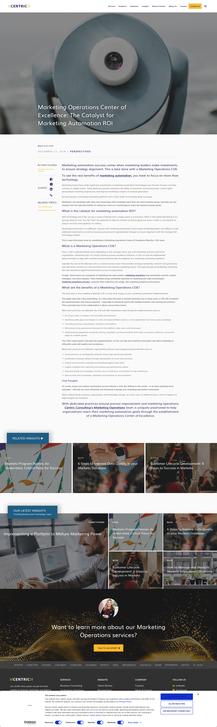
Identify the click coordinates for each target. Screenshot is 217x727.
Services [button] (111, 6)
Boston (18, 665)
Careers (139, 685)
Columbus (91, 665)
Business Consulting (71, 685)
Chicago (46, 665)
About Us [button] (173, 6)
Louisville (145, 665)
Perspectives (80, 151)
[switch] (80, 722)
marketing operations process (76, 281)
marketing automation (115, 175)
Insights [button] (145, 6)
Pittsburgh (171, 665)
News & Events (143, 690)
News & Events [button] (158, 6)
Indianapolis (129, 665)
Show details (133, 722)
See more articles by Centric (46, 170)
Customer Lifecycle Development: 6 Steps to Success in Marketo (177, 465)
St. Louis (198, 665)
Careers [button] (183, 6)
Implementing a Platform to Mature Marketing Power (53, 533)
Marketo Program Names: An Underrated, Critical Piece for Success (33, 465)
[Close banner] (198, 694)
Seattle (185, 665)
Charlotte (32, 665)
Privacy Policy (125, 702)
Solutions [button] (123, 6)
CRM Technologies (45, 207)
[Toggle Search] (205, 6)
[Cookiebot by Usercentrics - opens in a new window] (30, 722)
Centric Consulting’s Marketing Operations (95, 407)
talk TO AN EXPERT (107, 648)
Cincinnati (60, 665)
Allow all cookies (177, 697)
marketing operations (135, 275)
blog (8, 457)
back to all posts (46, 146)
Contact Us (195, 6)
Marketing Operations (46, 210)
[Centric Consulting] (19, 7)
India (115, 665)
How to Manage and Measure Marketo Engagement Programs (189, 569)
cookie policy (95, 715)
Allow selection (177, 704)
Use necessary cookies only (177, 711)
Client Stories (96, 522)
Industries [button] (134, 6)
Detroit (104, 665)
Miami (158, 665)
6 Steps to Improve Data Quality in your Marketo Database (108, 465)
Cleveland (75, 665)
